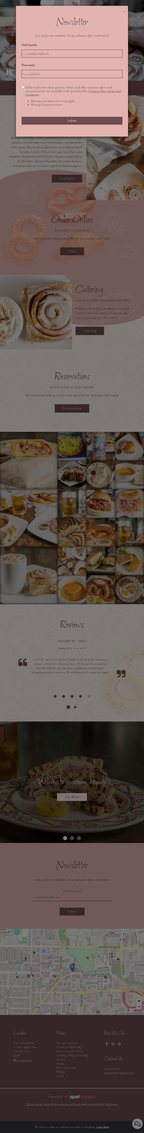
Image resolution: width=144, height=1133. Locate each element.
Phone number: (28, 65)
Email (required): (29, 45)
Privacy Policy (97, 91)
